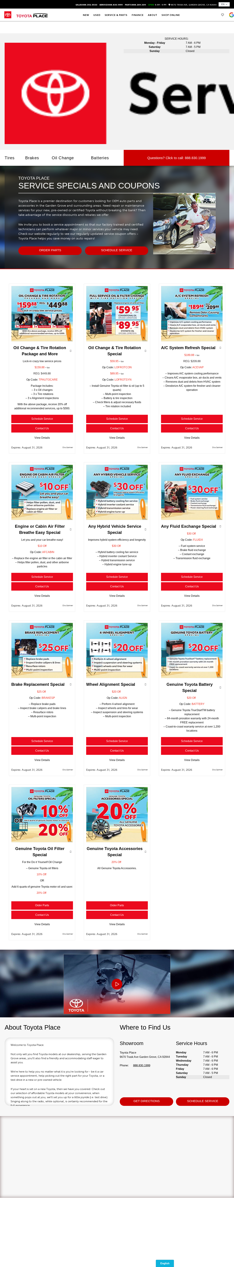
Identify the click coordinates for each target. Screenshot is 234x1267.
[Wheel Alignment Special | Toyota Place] (117, 677)
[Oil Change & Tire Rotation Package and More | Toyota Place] (42, 340)
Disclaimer (67, 447)
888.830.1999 (141, 1065)
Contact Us (42, 428)
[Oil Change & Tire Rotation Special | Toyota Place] (117, 340)
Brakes (32, 158)
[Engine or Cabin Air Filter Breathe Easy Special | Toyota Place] (42, 519)
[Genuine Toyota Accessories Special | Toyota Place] (117, 841)
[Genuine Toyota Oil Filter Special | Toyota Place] (42, 841)
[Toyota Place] (32, 15)
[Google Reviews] (231, 15)
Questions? (176, 158)
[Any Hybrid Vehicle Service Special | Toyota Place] (117, 519)
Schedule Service (42, 418)
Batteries (100, 158)
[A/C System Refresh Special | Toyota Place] (192, 340)
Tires (10, 158)
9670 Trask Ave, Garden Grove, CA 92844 (193, 5)
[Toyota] (7, 14)
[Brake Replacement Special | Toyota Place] (42, 677)
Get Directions (146, 1101)
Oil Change (63, 158)
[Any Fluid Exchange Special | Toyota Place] (192, 519)
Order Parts (42, 905)
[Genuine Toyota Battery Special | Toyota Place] (192, 677)
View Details (42, 437)
